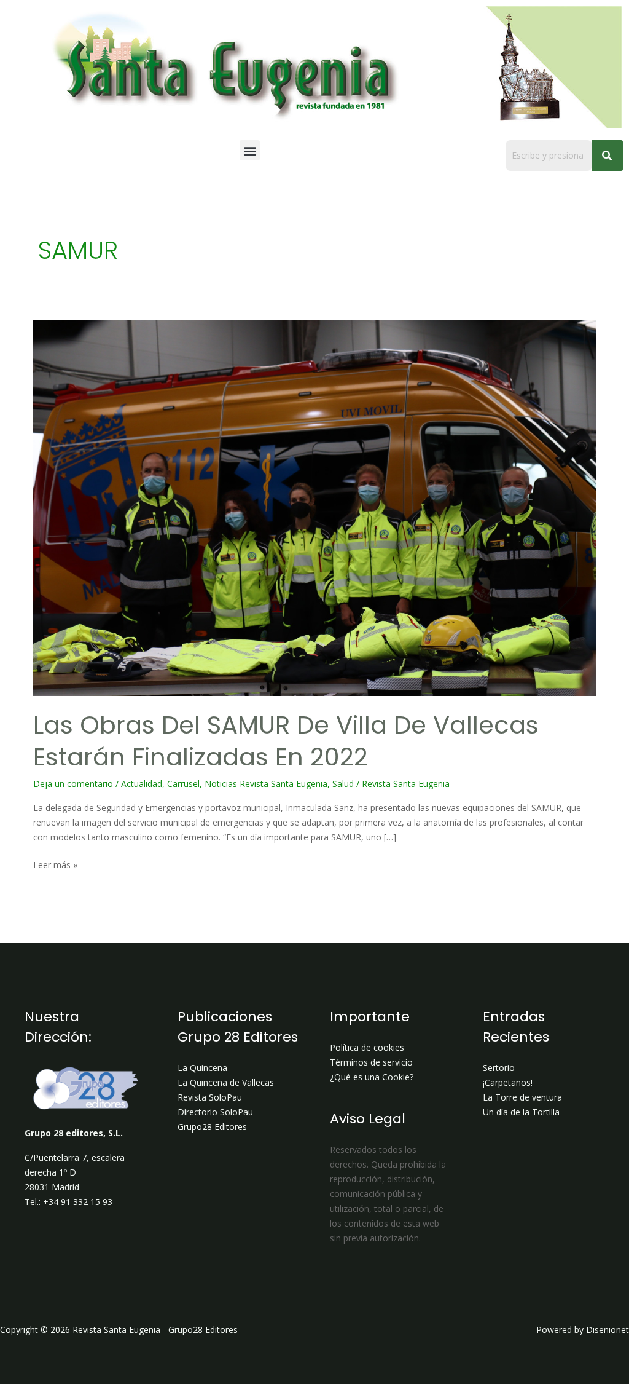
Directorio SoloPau (215, 1112)
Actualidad (141, 783)
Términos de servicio (371, 1062)
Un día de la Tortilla (521, 1112)
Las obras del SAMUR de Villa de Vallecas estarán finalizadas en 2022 (286, 741)
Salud (343, 783)
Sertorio (499, 1068)
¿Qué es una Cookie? (371, 1077)
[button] (250, 150)
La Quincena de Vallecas (226, 1082)
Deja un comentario (73, 783)
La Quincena (202, 1068)
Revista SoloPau (210, 1097)
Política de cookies (367, 1047)
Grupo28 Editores (212, 1127)
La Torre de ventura (522, 1097)
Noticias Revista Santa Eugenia (266, 783)
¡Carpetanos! (508, 1082)
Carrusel (183, 783)
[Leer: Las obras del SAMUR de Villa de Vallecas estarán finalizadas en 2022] (314, 508)
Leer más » (55, 864)
